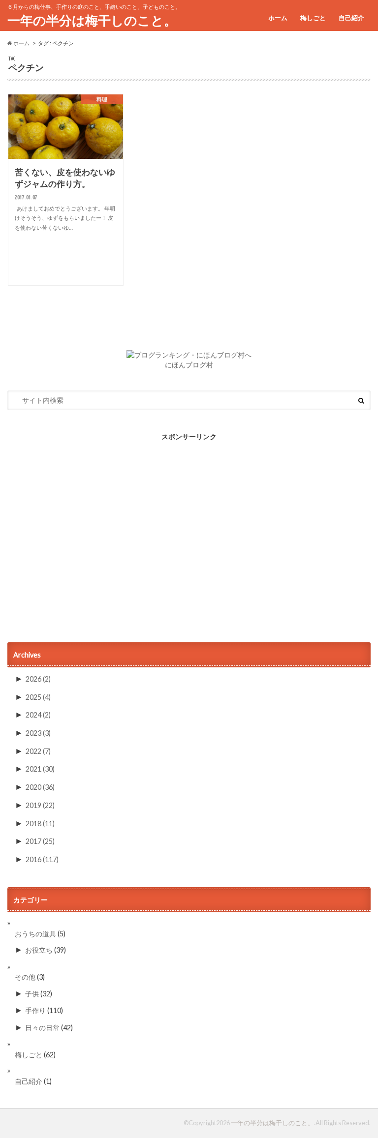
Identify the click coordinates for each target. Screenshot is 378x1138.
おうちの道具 (35, 933)
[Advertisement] (188, 541)
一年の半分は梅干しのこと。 (92, 20)
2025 (38, 697)
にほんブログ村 (189, 365)
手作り (35, 1010)
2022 (38, 751)
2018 (40, 823)
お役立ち (39, 950)
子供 (32, 993)
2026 (38, 679)
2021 (40, 769)
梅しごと (313, 18)
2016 (42, 859)
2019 (40, 805)
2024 (38, 715)
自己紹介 (351, 18)
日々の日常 (42, 1027)
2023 (38, 733)
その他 (25, 977)
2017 (40, 841)
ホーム (277, 18)
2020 (40, 787)
